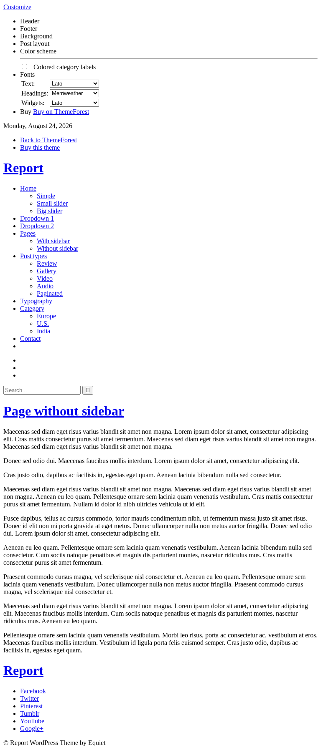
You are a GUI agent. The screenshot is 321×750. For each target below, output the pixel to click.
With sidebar (53, 240)
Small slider (52, 203)
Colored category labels (62, 66)
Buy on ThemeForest (61, 111)
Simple (46, 195)
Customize (17, 6)
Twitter (29, 698)
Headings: (34, 93)
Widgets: (32, 102)
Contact (30, 338)
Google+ (31, 728)
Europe (46, 316)
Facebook (33, 691)
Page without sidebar (63, 410)
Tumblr (29, 713)
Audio (45, 285)
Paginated (50, 293)
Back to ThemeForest (48, 139)
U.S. (43, 323)
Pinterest (31, 706)
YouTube (32, 721)
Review (47, 263)
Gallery (46, 270)
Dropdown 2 (37, 225)
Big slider (49, 210)
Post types (33, 255)
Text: (28, 83)
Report (23, 167)
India (43, 331)
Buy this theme (40, 147)
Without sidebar (57, 248)
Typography (36, 301)
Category (32, 308)
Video (45, 278)
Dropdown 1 (37, 218)
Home (28, 188)
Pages (28, 233)
